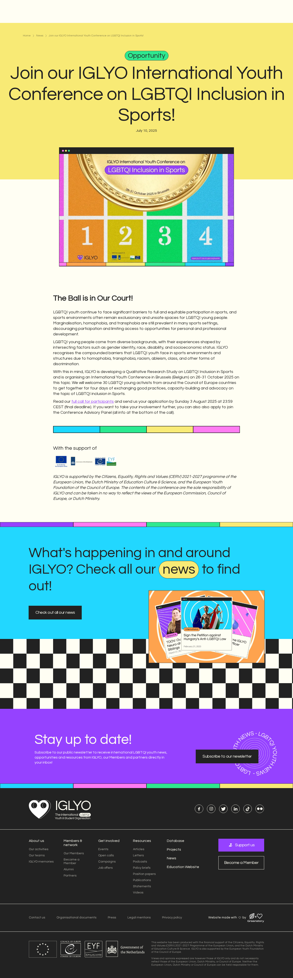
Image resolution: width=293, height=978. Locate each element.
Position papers (144, 874)
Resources (142, 841)
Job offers (105, 867)
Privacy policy (172, 917)
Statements (142, 886)
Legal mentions (139, 917)
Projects (174, 849)
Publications (142, 880)
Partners (70, 875)
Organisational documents (76, 917)
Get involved (108, 841)
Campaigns (107, 861)
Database (175, 841)
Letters (138, 855)
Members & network (73, 843)
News (39, 35)
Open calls (106, 855)
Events (103, 849)
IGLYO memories (41, 861)
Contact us (37, 917)
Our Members (74, 853)
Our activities (38, 849)
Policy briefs (141, 867)
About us (36, 841)
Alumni (69, 869)
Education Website (183, 867)
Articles (138, 849)
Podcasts (140, 861)
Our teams (37, 855)
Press (112, 917)
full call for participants (92, 401)
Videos (138, 892)
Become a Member (71, 861)
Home (27, 35)
